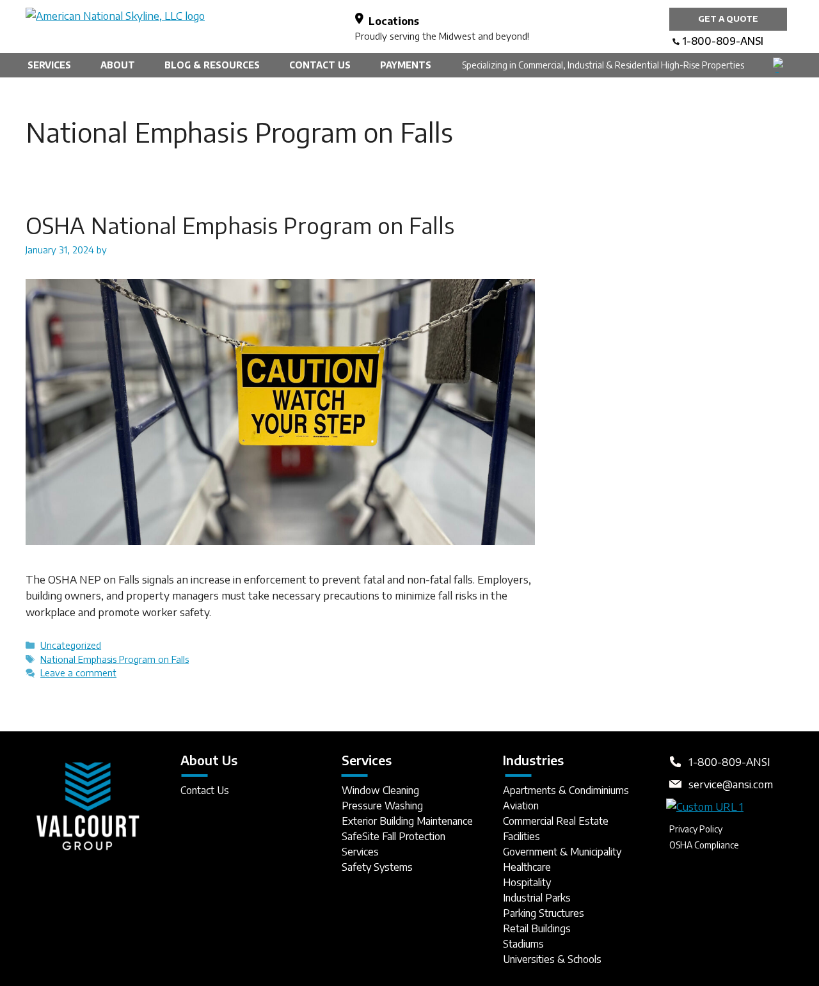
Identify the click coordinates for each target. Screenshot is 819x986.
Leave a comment (78, 672)
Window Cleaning (380, 790)
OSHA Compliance (704, 844)
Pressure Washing (382, 805)
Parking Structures (543, 913)
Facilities (521, 836)
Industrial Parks (537, 897)
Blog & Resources (212, 65)
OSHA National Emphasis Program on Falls (240, 225)
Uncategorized (70, 645)
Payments (405, 65)
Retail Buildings (537, 928)
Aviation (521, 805)
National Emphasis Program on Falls (114, 659)
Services (49, 65)
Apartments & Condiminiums (566, 790)
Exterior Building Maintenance (407, 821)
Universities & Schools (552, 959)
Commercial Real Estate (555, 821)
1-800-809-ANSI (722, 41)
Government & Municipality (562, 851)
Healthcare (527, 867)
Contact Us (320, 65)
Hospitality (527, 882)
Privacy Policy (695, 828)
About (117, 65)
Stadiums (523, 943)
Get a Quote (728, 18)
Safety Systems (377, 867)
